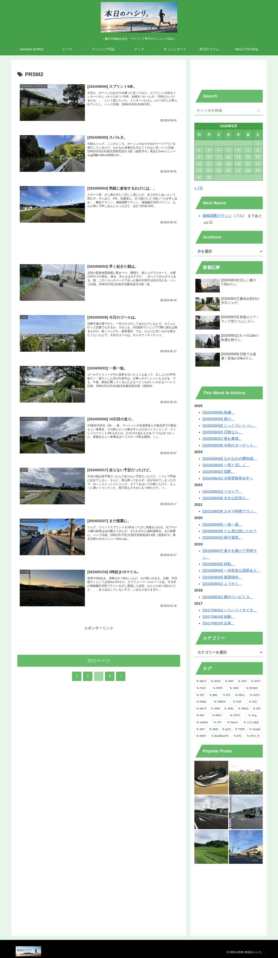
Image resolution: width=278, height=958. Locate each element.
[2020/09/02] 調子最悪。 (222, 537)
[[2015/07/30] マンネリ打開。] (246, 778)
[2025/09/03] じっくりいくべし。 (229, 426)
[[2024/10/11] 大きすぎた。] (246, 847)
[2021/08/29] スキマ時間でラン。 (229, 511)
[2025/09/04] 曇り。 (218, 419)
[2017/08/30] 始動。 (218, 617)
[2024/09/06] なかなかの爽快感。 (229, 459)
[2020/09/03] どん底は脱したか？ (229, 531)
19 (229, 164)
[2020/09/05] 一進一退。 (222, 524)
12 (229, 157)
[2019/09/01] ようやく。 (222, 584)
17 (209, 164)
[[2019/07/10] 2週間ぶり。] (246, 812)
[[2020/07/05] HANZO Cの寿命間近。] (211, 847)
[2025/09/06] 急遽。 (218, 412)
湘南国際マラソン (217, 216)
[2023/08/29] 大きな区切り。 (226, 498)
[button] (258, 110)
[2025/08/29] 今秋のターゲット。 (229, 445)
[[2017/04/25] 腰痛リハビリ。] (211, 812)
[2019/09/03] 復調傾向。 (222, 577)
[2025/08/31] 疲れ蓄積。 (222, 439)
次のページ (98, 660)
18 (219, 164)
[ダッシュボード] (211, 778)
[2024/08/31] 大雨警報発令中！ (227, 478)
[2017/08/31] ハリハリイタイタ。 (229, 610)
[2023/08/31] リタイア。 (222, 491)
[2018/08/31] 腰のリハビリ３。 (227, 597)
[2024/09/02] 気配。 (218, 472)
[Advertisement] (98, 243)
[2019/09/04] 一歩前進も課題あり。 (231, 570)
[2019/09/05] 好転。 (218, 564)
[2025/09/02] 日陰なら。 (222, 432)
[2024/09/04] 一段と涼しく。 (226, 465)
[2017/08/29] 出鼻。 (218, 623)
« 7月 (198, 188)
